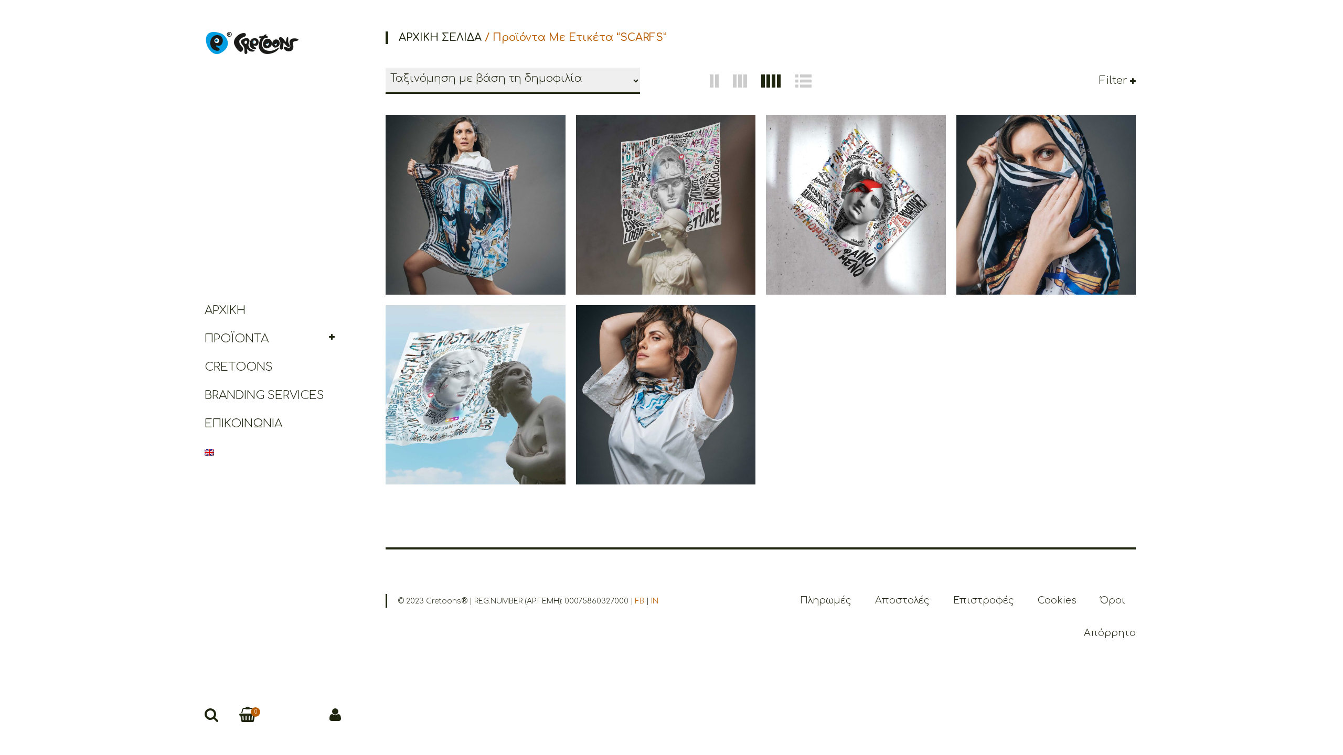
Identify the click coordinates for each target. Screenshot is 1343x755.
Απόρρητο (1110, 633)
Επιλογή (490, 232)
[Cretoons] (252, 42)
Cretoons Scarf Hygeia (475, 363)
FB (639, 601)
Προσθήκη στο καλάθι (680, 226)
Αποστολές (902, 600)
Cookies (1057, 600)
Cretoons (239, 367)
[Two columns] (715, 81)
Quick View (456, 232)
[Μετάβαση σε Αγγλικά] (273, 452)
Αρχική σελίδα (440, 37)
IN (654, 601)
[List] (803, 81)
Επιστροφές (983, 600)
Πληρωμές (825, 600)
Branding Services (264, 395)
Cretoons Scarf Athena (665, 173)
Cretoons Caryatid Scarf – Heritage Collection (665, 362)
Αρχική (225, 310)
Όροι (1112, 600)
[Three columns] (741, 81)
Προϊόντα (237, 338)
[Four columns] (771, 81)
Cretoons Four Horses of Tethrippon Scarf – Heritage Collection (475, 173)
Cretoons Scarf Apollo (855, 173)
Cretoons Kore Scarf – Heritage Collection (1046, 172)
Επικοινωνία (243, 423)
